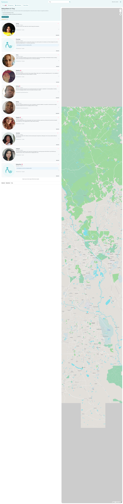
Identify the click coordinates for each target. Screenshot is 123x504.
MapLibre (114, 502)
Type (4, 5)
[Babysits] (5, 2)
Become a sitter (115, 1)
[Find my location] (120, 14)
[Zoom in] (120, 10)
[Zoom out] (120, 12)
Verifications (18, 5)
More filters (26, 5)
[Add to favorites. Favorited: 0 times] (58, 23)
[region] (92, 255)
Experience (11, 5)
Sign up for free (5, 16)
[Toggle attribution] (121, 502)
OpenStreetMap (118, 502)
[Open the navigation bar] (120, 2)
